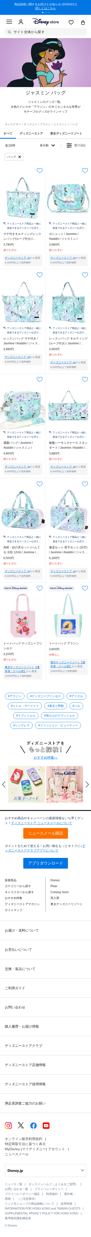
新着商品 (11, 880)
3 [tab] (50, 13)
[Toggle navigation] (9, 22)
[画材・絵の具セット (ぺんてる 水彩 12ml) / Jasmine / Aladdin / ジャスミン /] (23, 511)
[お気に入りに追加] (40, 171)
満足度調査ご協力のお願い (25, 1103)
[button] (4, 784)
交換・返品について (20, 969)
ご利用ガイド (15, 988)
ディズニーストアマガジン (22, 904)
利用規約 (52, 1194)
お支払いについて (18, 950)
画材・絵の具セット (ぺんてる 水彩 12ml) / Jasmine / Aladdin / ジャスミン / (21, 550)
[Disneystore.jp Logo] (45, 22)
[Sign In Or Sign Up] (21, 22)
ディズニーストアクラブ (23, 1046)
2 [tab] (47, 13)
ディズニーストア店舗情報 (25, 1065)
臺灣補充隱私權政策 (18, 1218)
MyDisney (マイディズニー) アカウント (35, 1149)
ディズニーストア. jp (17, 257)
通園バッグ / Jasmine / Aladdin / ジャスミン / (18, 445)
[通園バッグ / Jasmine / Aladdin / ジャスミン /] (23, 407)
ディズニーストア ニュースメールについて (41, 823)
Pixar (53, 886)
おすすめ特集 (13, 898)
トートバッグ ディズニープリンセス (22, 646)
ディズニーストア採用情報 (25, 1084)
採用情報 (66, 1203)
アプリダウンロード (45, 863)
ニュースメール (17, 1154)
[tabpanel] (45, 7)
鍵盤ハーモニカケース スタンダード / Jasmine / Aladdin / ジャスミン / (68, 445)
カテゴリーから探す (18, 886)
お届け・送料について (22, 930)
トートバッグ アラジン (64, 643)
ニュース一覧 (13, 1184)
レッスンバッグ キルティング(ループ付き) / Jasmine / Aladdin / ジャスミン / (68, 341)
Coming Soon (59, 892)
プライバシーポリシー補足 (22, 1194)
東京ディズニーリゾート (66, 904)
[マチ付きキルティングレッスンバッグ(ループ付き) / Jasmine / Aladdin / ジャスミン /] (23, 198)
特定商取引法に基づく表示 (25, 1144)
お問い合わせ (15, 1007)
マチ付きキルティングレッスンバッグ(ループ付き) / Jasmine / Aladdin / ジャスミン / (22, 236)
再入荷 (54, 898)
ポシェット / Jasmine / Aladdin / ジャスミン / (63, 236)
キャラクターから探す (19, 892)
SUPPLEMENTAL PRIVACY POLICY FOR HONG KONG (41, 1213)
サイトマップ (13, 910)
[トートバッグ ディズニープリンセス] (23, 616)
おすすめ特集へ (46, 757)
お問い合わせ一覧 (16, 1189)
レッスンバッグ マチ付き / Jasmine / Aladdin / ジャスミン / (22, 341)
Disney (55, 880)
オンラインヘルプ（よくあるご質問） (53, 1184)
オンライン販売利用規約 (23, 1139)
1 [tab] (44, 13)
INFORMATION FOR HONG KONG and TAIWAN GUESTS (42, 1208)
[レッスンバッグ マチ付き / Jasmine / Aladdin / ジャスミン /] (23, 302)
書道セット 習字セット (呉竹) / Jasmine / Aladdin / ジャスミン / (68, 550)
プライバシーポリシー (49, 1189)
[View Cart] (83, 23)
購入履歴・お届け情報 (22, 1026)
